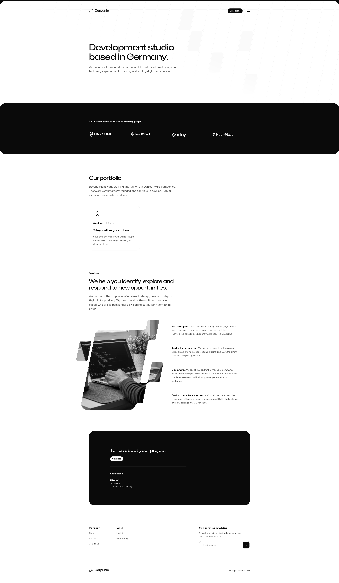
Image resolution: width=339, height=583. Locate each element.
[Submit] (246, 545)
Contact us (94, 544)
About (91, 533)
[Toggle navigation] (248, 11)
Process (92, 538)
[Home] (99, 11)
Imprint (120, 533)
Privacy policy (122, 538)
